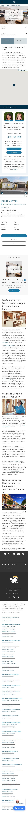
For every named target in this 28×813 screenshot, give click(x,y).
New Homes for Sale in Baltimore (8, 692)
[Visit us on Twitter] (9, 554)
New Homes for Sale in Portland (7, 760)
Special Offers (14, 257)
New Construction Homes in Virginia (10, 800)
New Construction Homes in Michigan (11, 704)
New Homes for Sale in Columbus (8, 754)
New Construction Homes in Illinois (10, 674)
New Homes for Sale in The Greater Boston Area (10, 700)
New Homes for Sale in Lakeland (8, 652)
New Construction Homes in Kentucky (11, 685)
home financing (15, 461)
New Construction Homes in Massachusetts (12, 698)
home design (5, 342)
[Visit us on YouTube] (18, 554)
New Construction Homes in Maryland (11, 691)
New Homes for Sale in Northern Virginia (9, 802)
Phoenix (13, 5)
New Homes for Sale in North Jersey (8, 726)
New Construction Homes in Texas (10, 789)
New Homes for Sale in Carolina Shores (9, 740)
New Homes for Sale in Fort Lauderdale (9, 647)
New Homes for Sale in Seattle (7, 807)
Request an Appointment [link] (14, 148)
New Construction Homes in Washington (11, 806)
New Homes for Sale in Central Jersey (9, 727)
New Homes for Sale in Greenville (8, 776)
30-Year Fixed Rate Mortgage (13, 280)
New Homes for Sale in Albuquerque (8, 733)
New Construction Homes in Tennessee (11, 784)
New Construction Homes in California (11, 624)
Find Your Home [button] (14, 290)
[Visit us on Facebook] (5, 554)
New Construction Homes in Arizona (10, 617)
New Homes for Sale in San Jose (7, 636)
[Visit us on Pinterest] (14, 554)
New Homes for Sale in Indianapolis (8, 681)
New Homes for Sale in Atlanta (7, 668)
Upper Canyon (9, 200)
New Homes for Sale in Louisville (8, 687)
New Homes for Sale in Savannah (8, 670)
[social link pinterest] (26, 196)
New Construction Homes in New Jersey (11, 722)
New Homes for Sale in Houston (7, 794)
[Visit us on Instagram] (23, 554)
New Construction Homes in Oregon (10, 758)
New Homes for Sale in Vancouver (8, 809)
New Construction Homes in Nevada (10, 715)
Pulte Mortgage (15, 471)
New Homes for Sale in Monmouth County (9, 724)
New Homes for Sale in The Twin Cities (9, 711)
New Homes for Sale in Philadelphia (8, 766)
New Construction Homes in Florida (10, 646)
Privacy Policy (16, 593)
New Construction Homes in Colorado (11, 640)
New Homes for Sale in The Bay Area (8, 626)
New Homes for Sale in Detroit (7, 705)
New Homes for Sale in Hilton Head (8, 778)
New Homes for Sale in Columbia (8, 773)
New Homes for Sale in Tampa (7, 661)
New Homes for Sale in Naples (7, 654)
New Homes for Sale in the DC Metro (8, 694)
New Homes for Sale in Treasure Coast (9, 663)
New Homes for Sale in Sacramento (8, 634)
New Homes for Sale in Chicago (7, 676)
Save (14, 243)
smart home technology (8, 380)
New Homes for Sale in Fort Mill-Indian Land (10, 775)
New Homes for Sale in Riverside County (9, 633)
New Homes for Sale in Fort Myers (8, 649)
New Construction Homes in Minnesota (11, 709)
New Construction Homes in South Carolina (12, 769)
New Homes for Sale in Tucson (7, 620)
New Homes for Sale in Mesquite (8, 718)
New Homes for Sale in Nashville (8, 785)
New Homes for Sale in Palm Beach (8, 658)
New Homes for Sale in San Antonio (8, 796)
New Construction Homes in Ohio (10, 751)
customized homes (9, 345)
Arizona (7, 5)
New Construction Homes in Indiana (10, 680)
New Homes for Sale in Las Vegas (8, 717)
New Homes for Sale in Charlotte (8, 742)
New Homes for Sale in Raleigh (7, 745)
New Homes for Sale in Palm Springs (8, 631)
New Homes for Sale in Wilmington (8, 747)
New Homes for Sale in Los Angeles (8, 627)
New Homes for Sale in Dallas (7, 793)
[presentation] (1, 15)
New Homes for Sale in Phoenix (7, 618)
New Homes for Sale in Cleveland (8, 753)
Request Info (14, 239)
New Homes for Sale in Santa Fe (7, 735)
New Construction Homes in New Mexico (11, 731)
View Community (14, 235)
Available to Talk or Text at (14, 133)
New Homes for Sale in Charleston (8, 771)
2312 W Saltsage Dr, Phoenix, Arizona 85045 (14, 204)
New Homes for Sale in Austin (7, 791)
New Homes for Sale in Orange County (9, 629)
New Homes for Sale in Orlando (7, 656)
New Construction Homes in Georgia (10, 667)
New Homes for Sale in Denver (7, 642)
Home (2, 5)
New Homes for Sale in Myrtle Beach (8, 780)
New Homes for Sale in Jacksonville (8, 651)
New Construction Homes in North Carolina (12, 738)
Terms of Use (8, 593)
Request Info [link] (14, 152)
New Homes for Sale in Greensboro (8, 744)
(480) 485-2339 (5, 207)
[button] (14, 85)
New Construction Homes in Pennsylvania (12, 764)
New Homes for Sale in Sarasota (8, 659)
